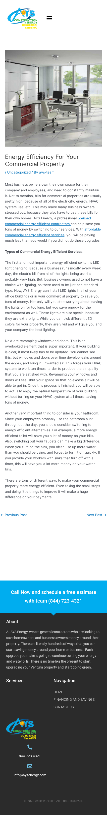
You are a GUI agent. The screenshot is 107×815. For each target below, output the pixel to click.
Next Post (97, 515)
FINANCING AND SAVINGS (74, 699)
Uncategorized (19, 172)
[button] (49, 18)
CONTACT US (64, 707)
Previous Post (13, 515)
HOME (58, 692)
